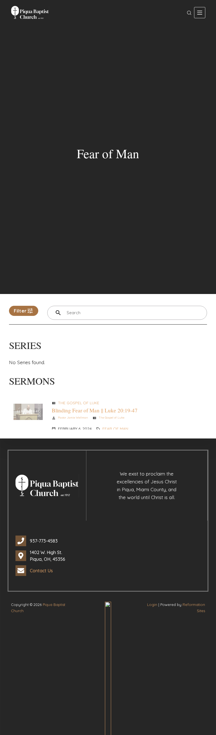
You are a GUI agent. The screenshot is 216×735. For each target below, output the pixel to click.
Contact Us (41, 570)
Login (152, 604)
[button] (23, 311)
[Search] (189, 13)
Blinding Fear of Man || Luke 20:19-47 (95, 410)
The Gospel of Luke (78, 402)
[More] (199, 12)
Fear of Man (115, 428)
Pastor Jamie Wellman (73, 417)
